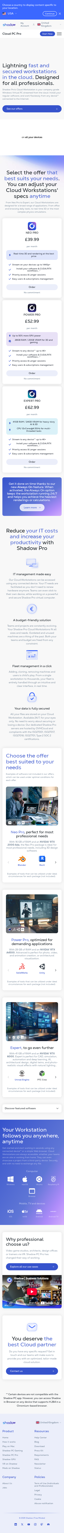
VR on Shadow (9, 1463)
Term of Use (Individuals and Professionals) (46, 1484)
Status (37, 1468)
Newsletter (40, 1463)
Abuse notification (43, 1503)
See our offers (14, 108)
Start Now (47, 33)
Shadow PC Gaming (12, 1450)
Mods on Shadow (11, 1468)
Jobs (4, 1487)
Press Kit (38, 1450)
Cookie (37, 1499)
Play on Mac (8, 1446)
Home (5, 1437)
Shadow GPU (9, 1459)
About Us (7, 1483)
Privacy (38, 1494)
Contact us (16, 1371)
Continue (49, 13)
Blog (36, 1441)
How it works (9, 1441)
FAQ (36, 1459)
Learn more (30, 507)
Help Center (40, 1437)
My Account (25, 24)
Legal (37, 1490)
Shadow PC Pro (10, 1455)
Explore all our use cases (24, 1266)
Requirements (41, 1455)
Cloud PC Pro (11, 34)
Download (39, 1446)
